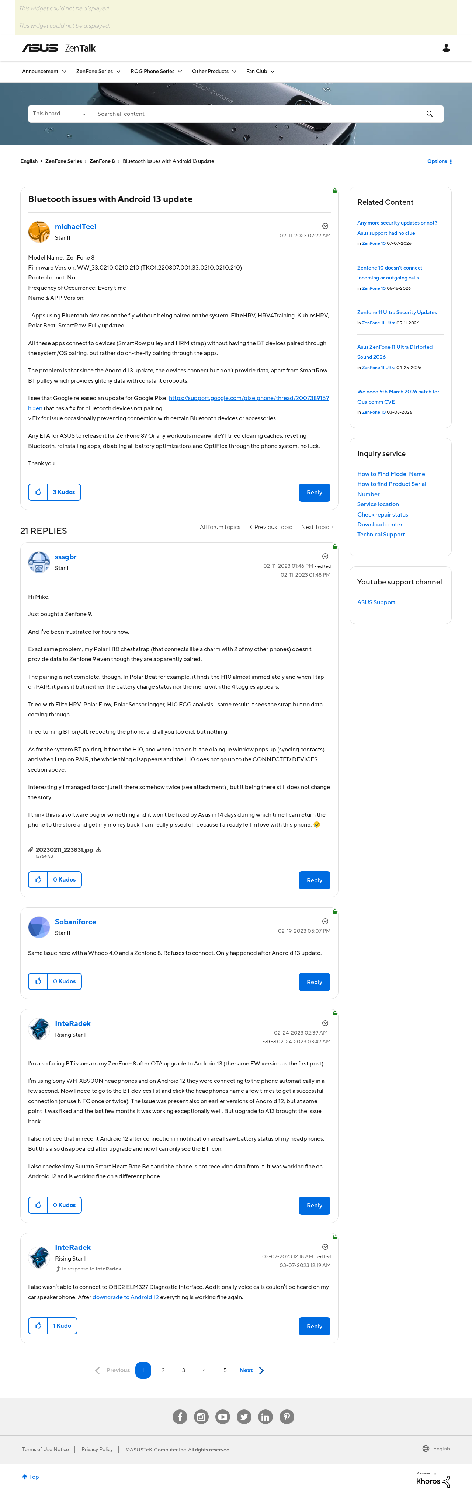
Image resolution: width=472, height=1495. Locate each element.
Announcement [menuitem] (40, 71)
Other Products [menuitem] (210, 71)
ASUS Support (376, 602)
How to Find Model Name (391, 474)
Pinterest (287, 1409)
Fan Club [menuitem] (256, 71)
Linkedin (265, 1409)
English (29, 161)
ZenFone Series (63, 161)
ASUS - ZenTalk (59, 47)
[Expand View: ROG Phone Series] (180, 71)
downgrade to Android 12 (126, 1297)
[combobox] (267, 114)
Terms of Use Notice (45, 1449)
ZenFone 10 (374, 243)
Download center (380, 524)
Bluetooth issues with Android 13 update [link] (168, 161)
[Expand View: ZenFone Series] (118, 71)
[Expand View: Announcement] (64, 71)
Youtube (223, 1409)
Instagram (201, 1409)
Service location (378, 504)
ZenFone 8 (102, 161)
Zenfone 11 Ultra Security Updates (397, 312)
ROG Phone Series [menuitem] (152, 71)
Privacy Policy (97, 1449)
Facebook (179, 1409)
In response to (91, 1269)
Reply (314, 492)
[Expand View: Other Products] (234, 71)
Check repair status (382, 514)
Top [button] (34, 1477)
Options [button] (437, 161)
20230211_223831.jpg (64, 849)
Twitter (243, 1409)
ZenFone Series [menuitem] (94, 71)
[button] (38, 492)
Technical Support (381, 534)
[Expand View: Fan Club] (272, 71)
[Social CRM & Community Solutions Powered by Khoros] (433, 1479)
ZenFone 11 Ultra (378, 323)
